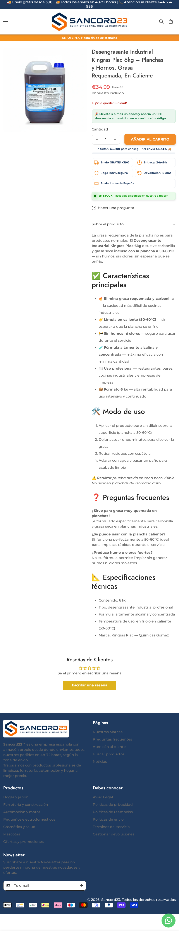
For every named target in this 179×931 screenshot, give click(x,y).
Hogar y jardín (16, 797)
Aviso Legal (103, 797)
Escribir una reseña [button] (89, 685)
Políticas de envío (108, 819)
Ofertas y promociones (23, 842)
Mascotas (11, 834)
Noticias (100, 762)
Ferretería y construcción (25, 804)
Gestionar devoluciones (113, 834)
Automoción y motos (21, 812)
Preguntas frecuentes (112, 739)
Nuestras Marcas (107, 732)
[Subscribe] (81, 886)
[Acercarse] (78, 57)
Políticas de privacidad (113, 804)
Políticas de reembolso (113, 812)
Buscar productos (108, 754)
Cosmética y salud (19, 827)
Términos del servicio (111, 827)
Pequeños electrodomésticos (29, 819)
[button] (171, 22)
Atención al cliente (109, 747)
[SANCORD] (89, 21)
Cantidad (100, 129)
